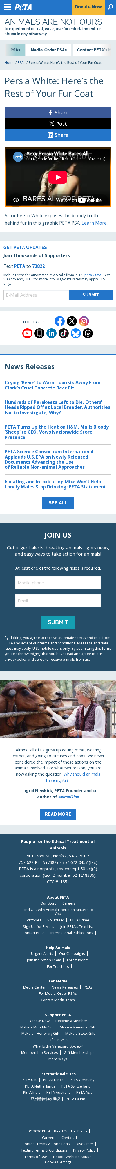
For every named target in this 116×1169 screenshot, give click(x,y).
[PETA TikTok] (64, 333)
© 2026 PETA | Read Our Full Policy (58, 1131)
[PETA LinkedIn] (51, 333)
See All (58, 503)
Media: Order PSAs (49, 49)
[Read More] (58, 752)
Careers (69, 903)
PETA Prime (79, 920)
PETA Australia (58, 1092)
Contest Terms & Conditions (46, 1144)
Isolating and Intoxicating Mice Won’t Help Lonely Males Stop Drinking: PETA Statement (55, 484)
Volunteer (55, 920)
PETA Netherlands (40, 1086)
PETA (19, 266)
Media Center (34, 987)
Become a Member (71, 1021)
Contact (67, 1138)
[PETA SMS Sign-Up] (39, 333)
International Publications (71, 933)
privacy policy (15, 659)
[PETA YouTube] (27, 333)
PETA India (32, 1092)
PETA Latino (75, 1099)
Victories (34, 920)
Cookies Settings (58, 1162)
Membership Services (39, 1052)
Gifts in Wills (58, 1040)
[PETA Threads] (88, 333)
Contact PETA (33, 933)
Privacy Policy (84, 1150)
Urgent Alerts (42, 953)
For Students (78, 960)
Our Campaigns (72, 953)
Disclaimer (84, 1144)
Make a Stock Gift (80, 1033)
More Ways (57, 1059)
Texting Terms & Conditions (44, 1150)
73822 (38, 266)
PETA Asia (84, 1092)
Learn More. (95, 223)
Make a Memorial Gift (77, 1027)
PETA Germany (82, 1080)
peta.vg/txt (92, 275)
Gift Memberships (79, 1052)
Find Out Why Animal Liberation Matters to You (58, 912)
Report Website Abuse (72, 1157)
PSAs (21, 62)
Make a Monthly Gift (37, 1027)
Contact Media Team (58, 1000)
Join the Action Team (44, 960)
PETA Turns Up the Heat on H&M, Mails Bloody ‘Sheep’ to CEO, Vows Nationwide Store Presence (57, 432)
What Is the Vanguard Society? (58, 1046)
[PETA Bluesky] (76, 333)
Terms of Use (35, 1157)
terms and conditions (57, 642)
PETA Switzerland (76, 1086)
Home (9, 62)
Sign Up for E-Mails (38, 927)
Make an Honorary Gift (40, 1033)
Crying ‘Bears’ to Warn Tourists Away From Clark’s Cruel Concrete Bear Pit (53, 385)
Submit (58, 622)
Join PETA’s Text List (76, 927)
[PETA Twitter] (72, 321)
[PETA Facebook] (60, 321)
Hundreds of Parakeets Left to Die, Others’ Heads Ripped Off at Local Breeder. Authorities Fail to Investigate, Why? (57, 407)
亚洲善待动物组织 (45, 1099)
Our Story (48, 903)
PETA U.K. (29, 1080)
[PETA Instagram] (84, 321)
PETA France (53, 1080)
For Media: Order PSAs (58, 993)
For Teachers (58, 966)
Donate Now (39, 1021)
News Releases (65, 987)
